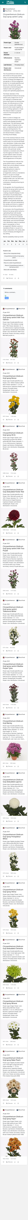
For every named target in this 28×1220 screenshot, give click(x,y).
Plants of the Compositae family (12, 253)
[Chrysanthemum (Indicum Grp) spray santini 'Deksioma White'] (14, 625)
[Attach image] (5, 296)
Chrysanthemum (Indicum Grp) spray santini (14, 256)
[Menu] (3, 2)
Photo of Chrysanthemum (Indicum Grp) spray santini (14, 266)
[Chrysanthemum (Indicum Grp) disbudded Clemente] (14, 963)
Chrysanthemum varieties (10, 260)
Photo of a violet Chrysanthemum (12, 263)
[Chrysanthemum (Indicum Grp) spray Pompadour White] (14, 852)
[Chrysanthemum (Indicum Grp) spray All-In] (14, 451)
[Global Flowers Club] (11, 2)
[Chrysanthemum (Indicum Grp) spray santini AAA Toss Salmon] (14, 335)
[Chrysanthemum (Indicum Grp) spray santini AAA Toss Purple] (14, 566)
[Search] (25, 2)
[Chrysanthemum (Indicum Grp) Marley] (14, 740)
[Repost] (15, 278)
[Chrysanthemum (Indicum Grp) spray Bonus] (14, 394)
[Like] (4, 278)
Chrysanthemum (10, 9)
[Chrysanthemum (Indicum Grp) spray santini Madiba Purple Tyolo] (14, 682)
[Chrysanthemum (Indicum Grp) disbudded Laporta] (14, 797)
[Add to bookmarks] (19, 278)
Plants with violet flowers (10, 269)
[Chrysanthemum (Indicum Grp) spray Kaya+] (14, 1136)
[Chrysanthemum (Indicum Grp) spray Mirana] (14, 1019)
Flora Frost (8, 11)
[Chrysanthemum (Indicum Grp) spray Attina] (14, 908)
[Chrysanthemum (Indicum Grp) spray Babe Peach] (14, 1077)
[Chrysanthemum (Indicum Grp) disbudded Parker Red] (14, 508)
